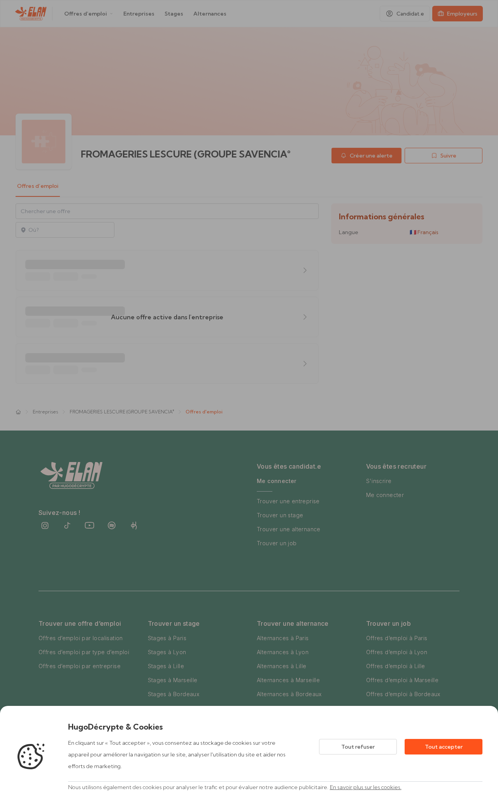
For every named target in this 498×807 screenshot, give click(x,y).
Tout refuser (358, 746)
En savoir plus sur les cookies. (366, 787)
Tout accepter (444, 746)
